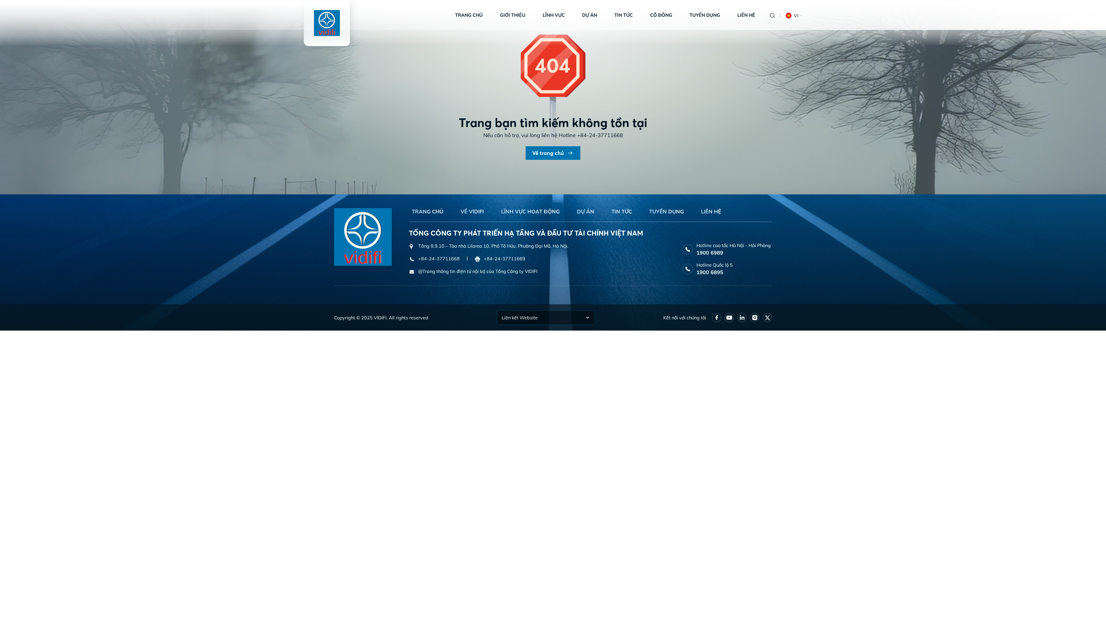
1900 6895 (709, 272)
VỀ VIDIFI (472, 211)
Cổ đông (661, 15)
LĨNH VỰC (554, 15)
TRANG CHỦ (427, 211)
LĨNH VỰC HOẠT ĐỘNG (530, 211)
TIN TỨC (621, 211)
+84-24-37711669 (504, 258)
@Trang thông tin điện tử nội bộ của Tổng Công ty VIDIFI (477, 271)
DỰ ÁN (585, 211)
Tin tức (623, 15)
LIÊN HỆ (711, 211)
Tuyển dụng (705, 15)
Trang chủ (469, 15)
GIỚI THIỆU (512, 15)
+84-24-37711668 (600, 135)
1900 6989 (709, 252)
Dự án (589, 15)
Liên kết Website (520, 318)
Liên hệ (746, 15)
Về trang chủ (548, 153)
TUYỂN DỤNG (666, 211)
